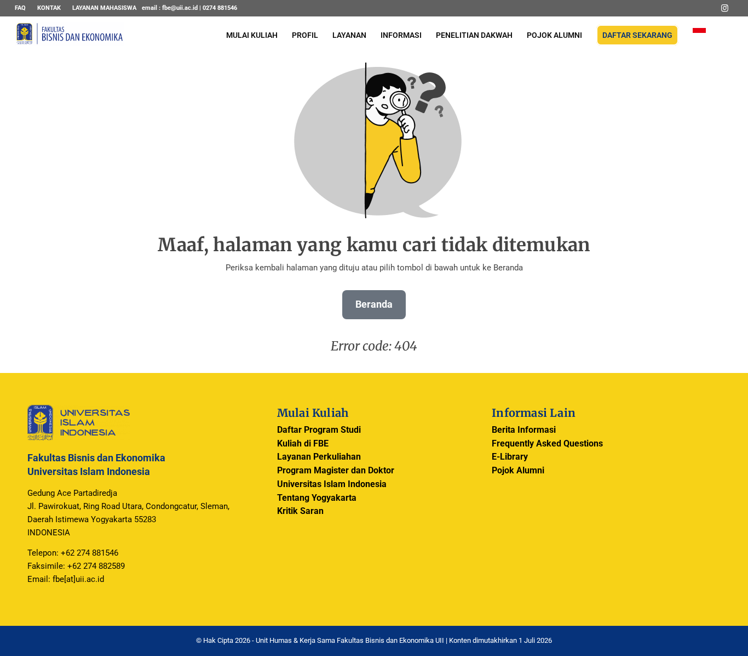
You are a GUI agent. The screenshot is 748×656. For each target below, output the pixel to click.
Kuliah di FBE (303, 443)
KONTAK (49, 8)
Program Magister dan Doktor (335, 470)
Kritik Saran (300, 511)
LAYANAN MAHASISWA (104, 8)
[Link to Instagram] (725, 8)
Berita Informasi (524, 430)
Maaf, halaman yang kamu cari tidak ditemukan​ (374, 245)
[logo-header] (69, 41)
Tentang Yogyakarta (316, 498)
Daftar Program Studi (319, 430)
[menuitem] (23, 8)
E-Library (510, 456)
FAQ (20, 8)
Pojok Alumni (518, 470)
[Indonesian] (699, 35)
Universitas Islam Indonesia (332, 484)
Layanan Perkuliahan (319, 456)
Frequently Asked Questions (547, 443)
